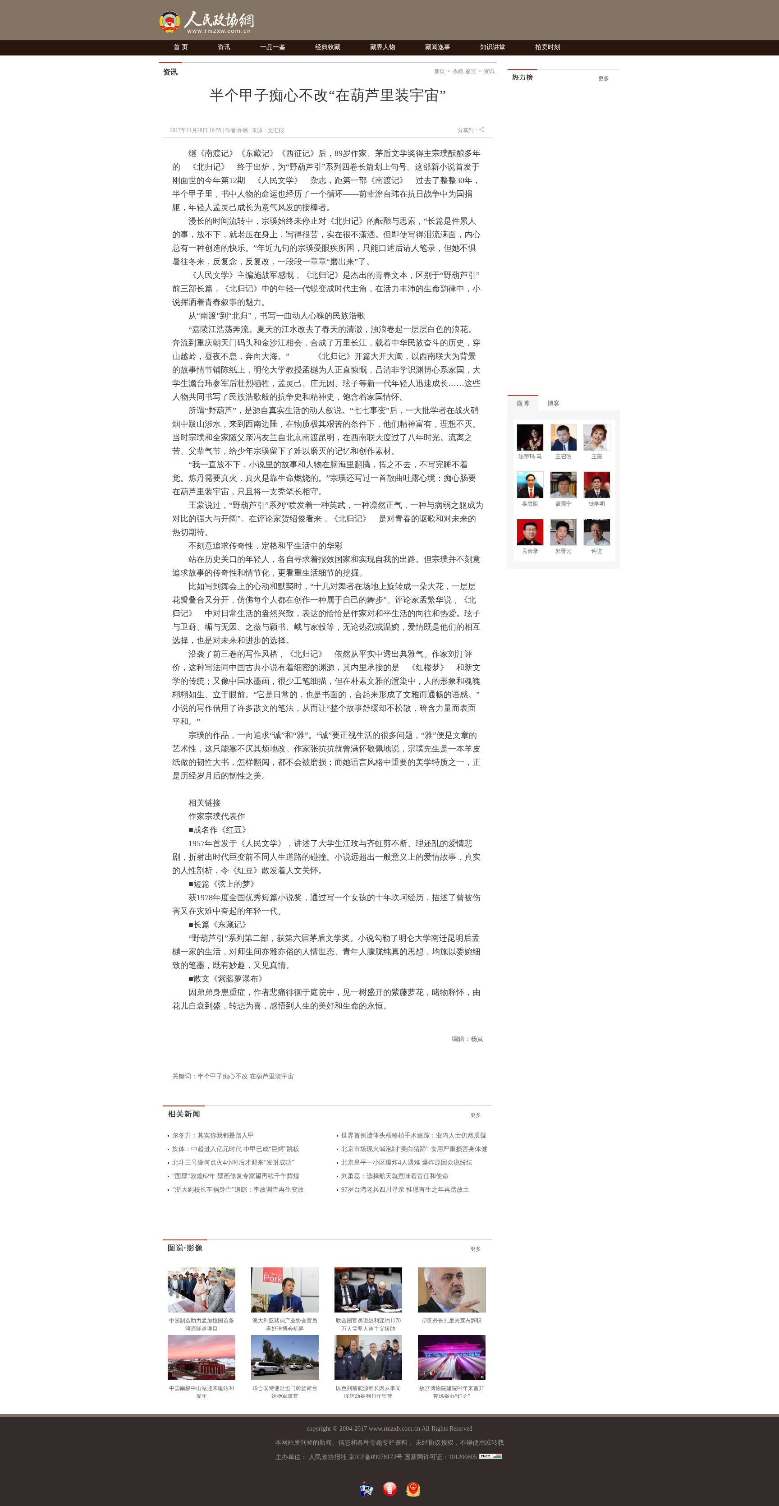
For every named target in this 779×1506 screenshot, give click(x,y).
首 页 (181, 47)
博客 (553, 403)
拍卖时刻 (547, 47)
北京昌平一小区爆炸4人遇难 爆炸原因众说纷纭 (406, 1162)
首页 (439, 71)
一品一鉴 (272, 47)
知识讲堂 (492, 47)
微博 (523, 403)
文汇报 (276, 130)
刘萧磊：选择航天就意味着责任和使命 (395, 1176)
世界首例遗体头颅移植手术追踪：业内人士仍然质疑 (413, 1135)
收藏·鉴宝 (464, 71)
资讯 (224, 47)
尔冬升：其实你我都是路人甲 (213, 1135)
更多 (475, 1115)
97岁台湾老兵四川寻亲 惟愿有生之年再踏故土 (405, 1189)
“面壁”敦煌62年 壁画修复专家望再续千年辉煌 (235, 1176)
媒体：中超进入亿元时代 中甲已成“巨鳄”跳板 (235, 1149)
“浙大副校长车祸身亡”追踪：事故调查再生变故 (238, 1189)
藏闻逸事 (437, 47)
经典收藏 (327, 47)
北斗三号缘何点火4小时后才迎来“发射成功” (233, 1162)
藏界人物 (382, 47)
